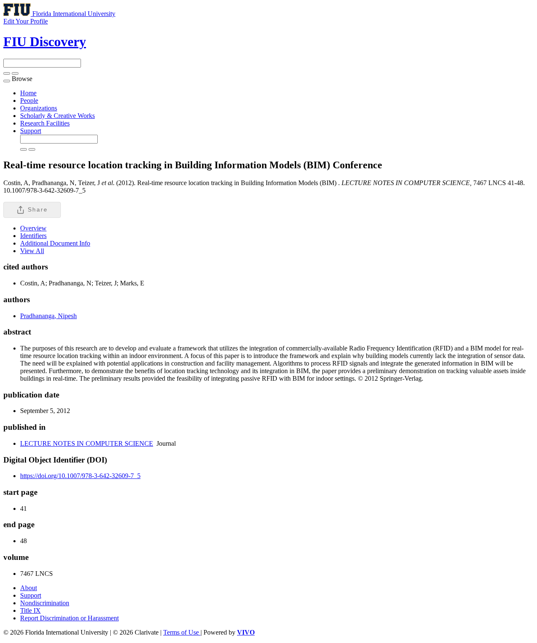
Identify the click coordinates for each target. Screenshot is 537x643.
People (29, 100)
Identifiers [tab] (33, 235)
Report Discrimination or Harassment (69, 618)
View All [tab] (32, 250)
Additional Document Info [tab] (55, 243)
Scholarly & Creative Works (57, 115)
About (28, 587)
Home (28, 93)
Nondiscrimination (44, 602)
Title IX (30, 610)
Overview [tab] (33, 228)
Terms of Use (182, 632)
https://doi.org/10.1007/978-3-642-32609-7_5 (80, 475)
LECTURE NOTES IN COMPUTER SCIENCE (86, 443)
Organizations (38, 108)
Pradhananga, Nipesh (48, 315)
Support (30, 130)
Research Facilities (45, 123)
